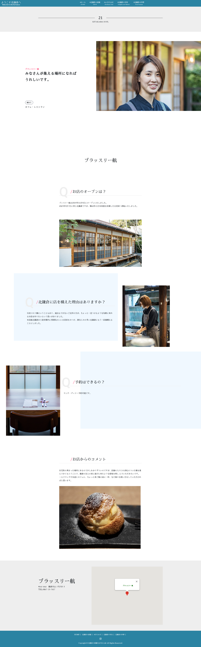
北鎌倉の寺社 (124, 3)
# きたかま (109, 3)
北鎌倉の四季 (139, 3)
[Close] (136, 581)
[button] (127, 593)
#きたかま (97, 634)
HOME (76, 634)
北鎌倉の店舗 (95, 3)
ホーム (83, 3)
